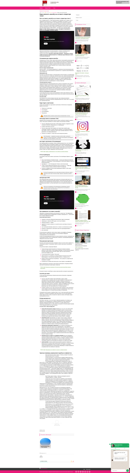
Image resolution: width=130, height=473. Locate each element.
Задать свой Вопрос (79, 247)
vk (89, 471)
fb (80, 471)
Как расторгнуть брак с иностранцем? (45, 447)
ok (76, 471)
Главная (41, 8)
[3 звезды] (64, 12)
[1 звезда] (62, 12)
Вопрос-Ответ (48, 8)
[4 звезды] (65, 12)
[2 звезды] (63, 12)
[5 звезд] (66, 12)
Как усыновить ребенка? (80, 204)
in (87, 471)
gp (83, 471)
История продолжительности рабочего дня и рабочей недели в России (81, 186)
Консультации (46, 10)
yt (78, 471)
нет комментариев (54, 12)
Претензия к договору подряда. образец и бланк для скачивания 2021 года (82, 168)
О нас (54, 8)
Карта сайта (88, 469)
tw (85, 471)
